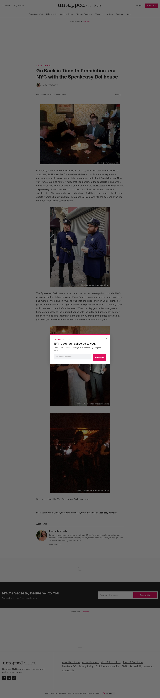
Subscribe (99, 357)
